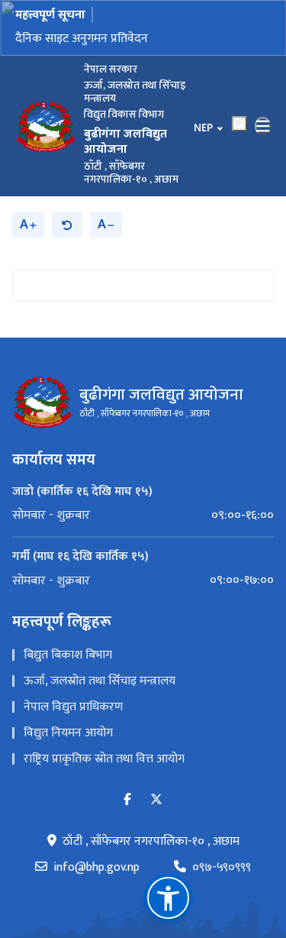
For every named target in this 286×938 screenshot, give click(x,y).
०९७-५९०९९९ (221, 868)
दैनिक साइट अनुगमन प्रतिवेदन (81, 38)
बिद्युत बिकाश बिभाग (68, 655)
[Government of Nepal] (45, 126)
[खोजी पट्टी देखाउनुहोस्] (239, 123)
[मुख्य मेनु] (263, 126)
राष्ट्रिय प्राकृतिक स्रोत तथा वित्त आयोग (104, 759)
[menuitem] (143, 515)
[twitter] (156, 800)
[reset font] (67, 225)
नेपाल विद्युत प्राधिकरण (73, 707)
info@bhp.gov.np (96, 868)
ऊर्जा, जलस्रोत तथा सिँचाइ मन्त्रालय (99, 681)
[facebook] (127, 800)
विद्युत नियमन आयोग (68, 733)
